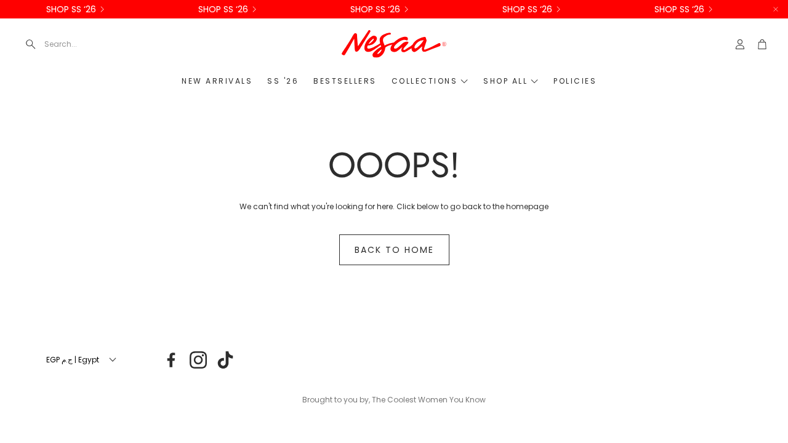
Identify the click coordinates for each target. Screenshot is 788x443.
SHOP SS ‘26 (71, 9)
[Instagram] (198, 360)
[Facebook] (171, 360)
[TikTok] (225, 360)
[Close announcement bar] (775, 9)
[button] (107, 44)
